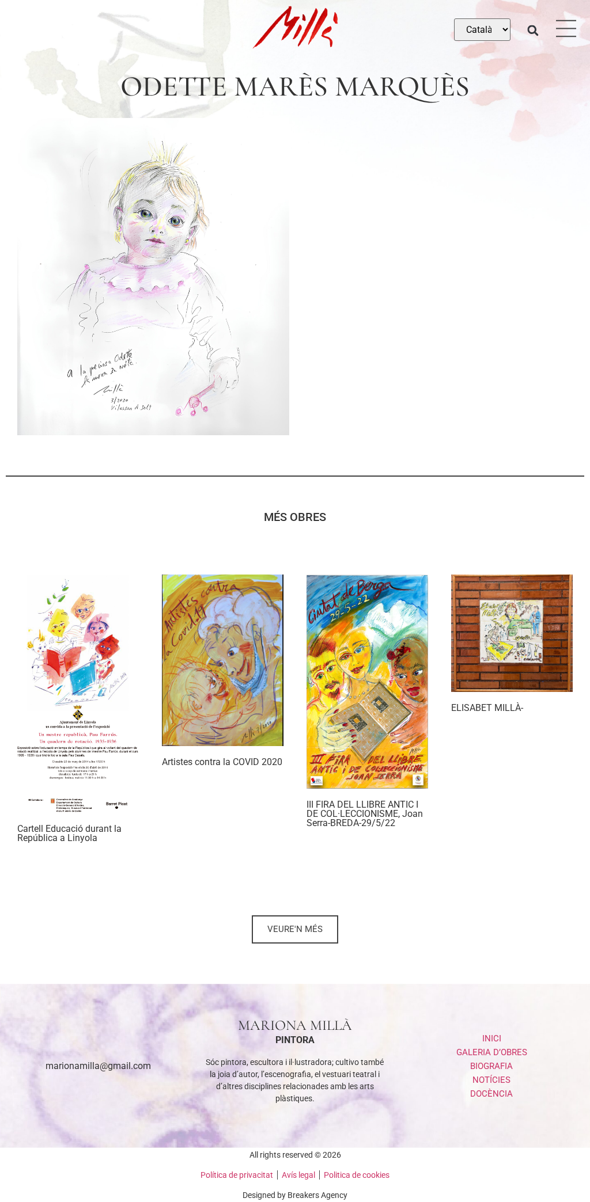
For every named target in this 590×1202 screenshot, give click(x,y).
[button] (533, 30)
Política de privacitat (237, 1175)
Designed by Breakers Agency (295, 1195)
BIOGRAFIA (491, 1066)
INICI (491, 1038)
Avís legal (298, 1175)
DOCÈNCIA (491, 1094)
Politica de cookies (356, 1175)
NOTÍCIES (491, 1080)
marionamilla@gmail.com (98, 1065)
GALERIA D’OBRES (491, 1052)
